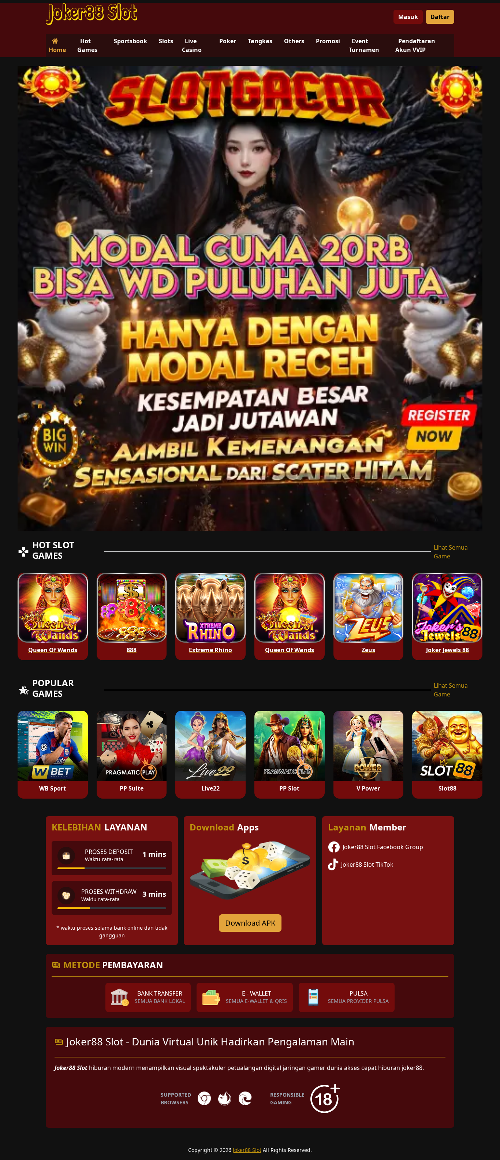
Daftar (439, 17)
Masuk (408, 17)
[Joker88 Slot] (91, 14)
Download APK (250, 923)
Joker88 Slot (247, 1149)
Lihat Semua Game (451, 551)
